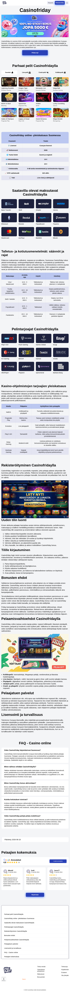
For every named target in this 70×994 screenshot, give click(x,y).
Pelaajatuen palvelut (11, 944)
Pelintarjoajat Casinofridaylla (14, 927)
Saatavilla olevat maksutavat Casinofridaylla (19, 923)
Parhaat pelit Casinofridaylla (13, 914)
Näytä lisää (35, 894)
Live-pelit (25, 72)
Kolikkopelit (59, 72)
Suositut (8, 72)
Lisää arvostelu (58, 861)
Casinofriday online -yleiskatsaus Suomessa (19, 918)
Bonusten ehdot (9, 935)
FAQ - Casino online (11, 952)
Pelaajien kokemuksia (11, 957)
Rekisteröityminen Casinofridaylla (15, 931)
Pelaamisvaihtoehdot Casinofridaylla (16, 940)
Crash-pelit (42, 72)
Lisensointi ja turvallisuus (12, 948)
